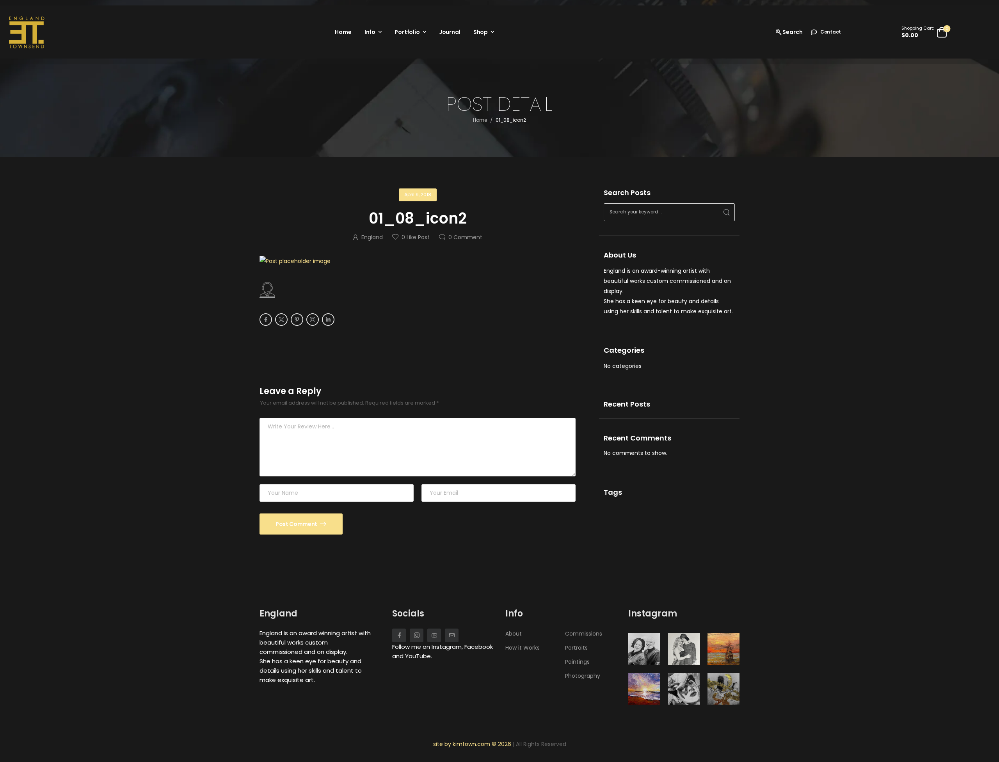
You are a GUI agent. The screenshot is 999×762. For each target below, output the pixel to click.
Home (343, 32)
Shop (480, 32)
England (372, 237)
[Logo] (26, 32)
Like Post (416, 237)
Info (369, 32)
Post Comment (297, 524)
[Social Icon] (266, 319)
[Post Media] (418, 261)
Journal (449, 32)
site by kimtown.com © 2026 (473, 744)
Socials (408, 613)
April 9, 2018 (417, 194)
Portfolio (407, 32)
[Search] (726, 212)
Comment (465, 237)
